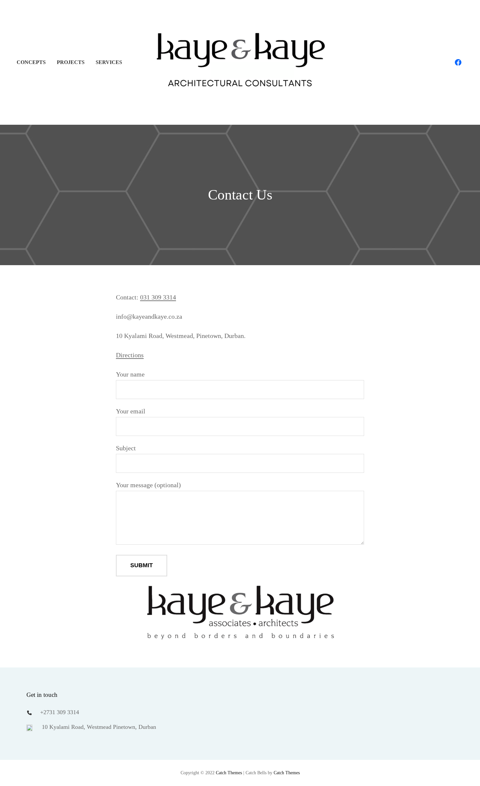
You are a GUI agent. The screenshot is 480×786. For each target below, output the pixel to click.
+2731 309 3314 (59, 712)
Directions (130, 355)
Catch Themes (229, 772)
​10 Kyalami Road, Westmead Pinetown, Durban (98, 727)
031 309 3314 (158, 297)
